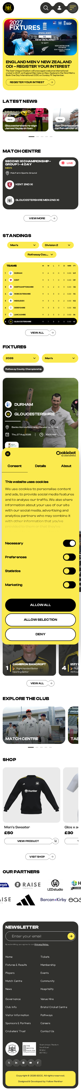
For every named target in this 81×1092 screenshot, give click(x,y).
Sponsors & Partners (18, 1023)
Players (9, 972)
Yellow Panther (54, 1081)
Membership (48, 964)
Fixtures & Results (16, 964)
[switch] (69, 557)
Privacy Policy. (41, 944)
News (8, 989)
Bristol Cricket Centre (53, 1007)
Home (8, 956)
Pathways (46, 1015)
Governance (12, 999)
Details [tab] (40, 466)
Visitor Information (17, 1015)
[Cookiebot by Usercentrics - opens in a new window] (57, 454)
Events (44, 972)
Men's (49, 358)
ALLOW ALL (40, 605)
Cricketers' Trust (15, 1031)
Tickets (44, 956)
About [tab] (66, 466)
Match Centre (13, 981)
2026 (9, 358)
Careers (45, 1023)
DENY (40, 634)
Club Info (11, 1007)
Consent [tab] (15, 466)
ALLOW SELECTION (40, 620)
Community (47, 981)
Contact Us (47, 1031)
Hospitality (47, 989)
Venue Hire (47, 999)
